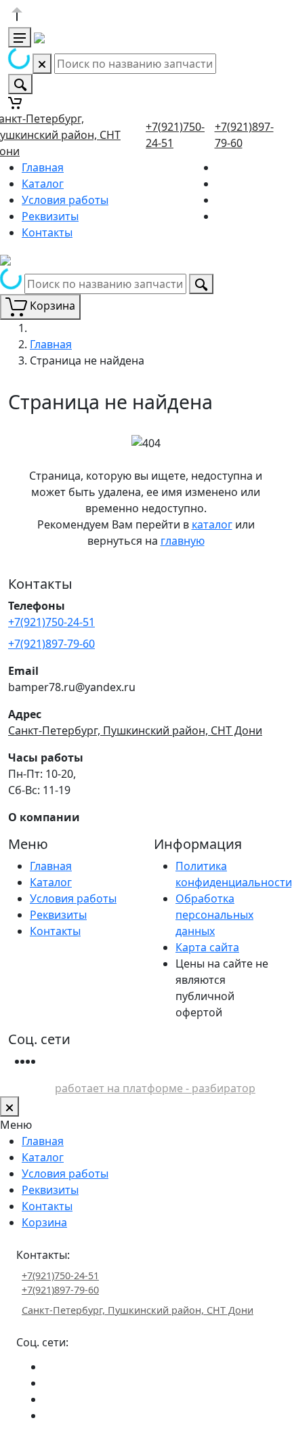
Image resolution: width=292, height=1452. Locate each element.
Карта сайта (207, 947)
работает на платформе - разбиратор (155, 1088)
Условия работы (65, 199)
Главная (43, 167)
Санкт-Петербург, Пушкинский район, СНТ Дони (135, 730)
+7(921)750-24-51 (51, 622)
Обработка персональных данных (214, 914)
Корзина (44, 1222)
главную (183, 540)
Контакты (47, 232)
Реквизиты (50, 216)
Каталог (43, 183)
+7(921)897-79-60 (51, 643)
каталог (212, 524)
